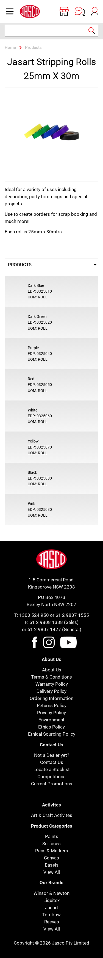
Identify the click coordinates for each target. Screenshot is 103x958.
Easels (52, 865)
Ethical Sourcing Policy (51, 734)
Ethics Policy (51, 727)
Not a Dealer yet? (51, 755)
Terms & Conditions (51, 677)
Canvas (51, 858)
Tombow (51, 914)
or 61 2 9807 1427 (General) (51, 629)
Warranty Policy (51, 684)
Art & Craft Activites (51, 815)
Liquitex (51, 900)
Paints (51, 836)
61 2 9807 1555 (72, 615)
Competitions (51, 776)
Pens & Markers (51, 850)
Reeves (51, 922)
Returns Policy (51, 705)
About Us (51, 670)
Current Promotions (51, 783)
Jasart (51, 907)
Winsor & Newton (51, 893)
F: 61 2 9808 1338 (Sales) (52, 622)
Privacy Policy (51, 712)
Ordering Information (51, 698)
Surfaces (51, 843)
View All (51, 872)
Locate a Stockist (52, 769)
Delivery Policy (51, 691)
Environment (51, 719)
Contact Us (51, 762)
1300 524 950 (34, 615)
